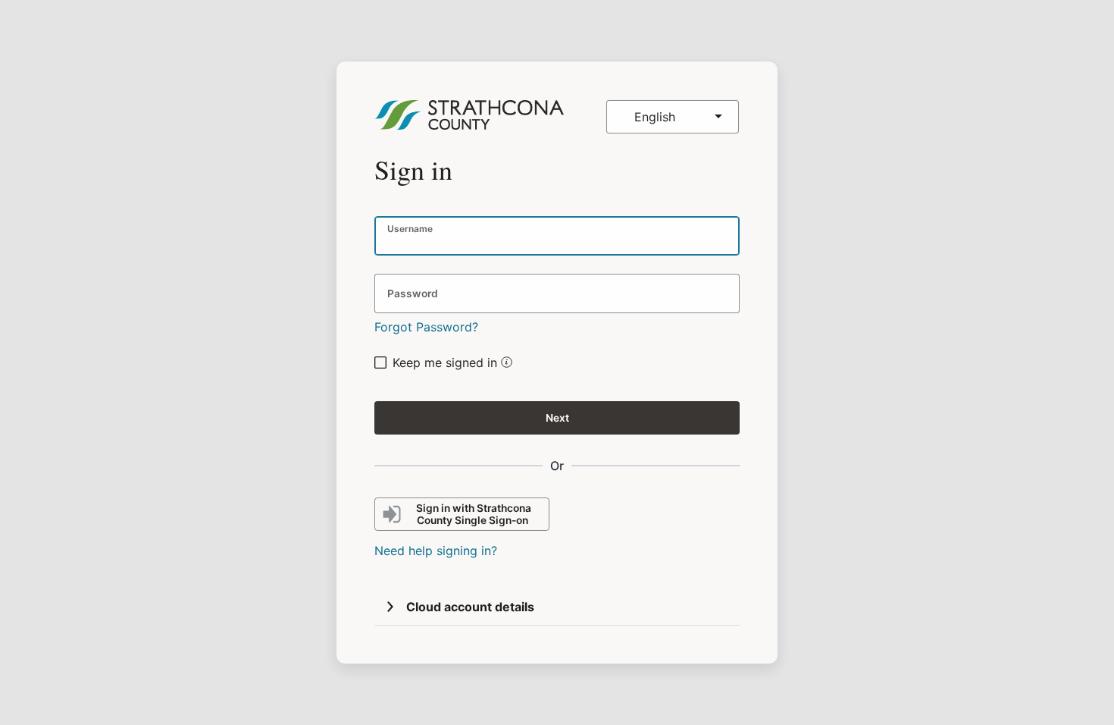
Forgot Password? (426, 326)
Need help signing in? (435, 550)
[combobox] (672, 117)
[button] (504, 363)
